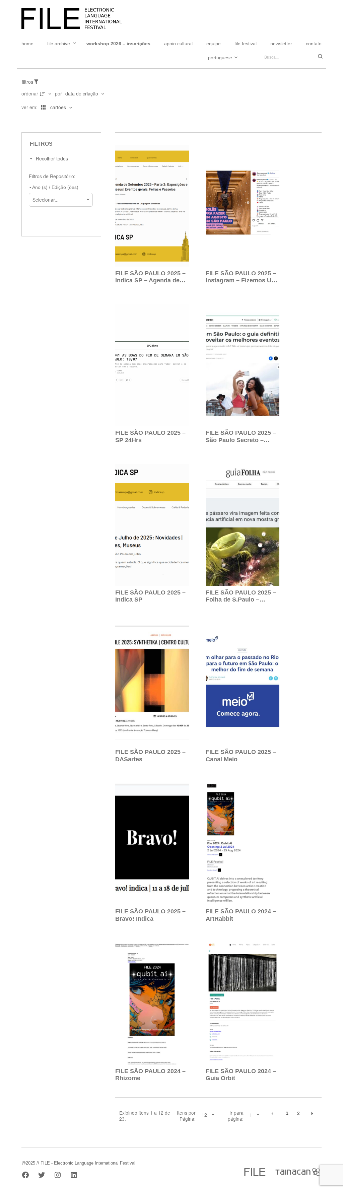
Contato (314, 43)
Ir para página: (236, 1116)
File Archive (58, 43)
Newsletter (281, 43)
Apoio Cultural (178, 43)
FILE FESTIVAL (245, 43)
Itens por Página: (186, 1116)
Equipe (213, 43)
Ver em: (30, 107)
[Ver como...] (23, 121)
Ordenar (29, 93)
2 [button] (298, 1113)
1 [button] (287, 1113)
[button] (272, 1113)
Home (27, 43)
